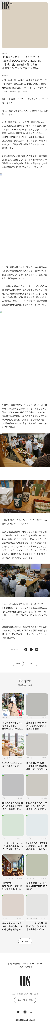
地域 (18, 663)
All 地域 (25, 941)
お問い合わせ (14, 963)
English (5, 75)
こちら (24, 91)
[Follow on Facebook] (25, 1012)
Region (25, 683)
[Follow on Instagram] (19, 1012)
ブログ (32, 663)
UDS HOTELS (25, 967)
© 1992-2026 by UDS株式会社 (25, 1020)
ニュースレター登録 (25, 1000)
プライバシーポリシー (32, 963)
